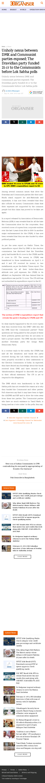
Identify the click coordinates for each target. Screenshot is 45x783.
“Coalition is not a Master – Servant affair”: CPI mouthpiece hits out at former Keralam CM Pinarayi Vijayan (28, 736)
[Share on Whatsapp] (22, 122)
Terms (12, 770)
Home (4, 9)
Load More (22, 557)
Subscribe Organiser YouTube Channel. (22, 418)
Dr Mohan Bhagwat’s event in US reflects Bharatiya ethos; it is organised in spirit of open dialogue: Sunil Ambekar (28, 724)
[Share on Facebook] (6, 122)
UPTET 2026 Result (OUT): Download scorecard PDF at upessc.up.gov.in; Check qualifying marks (27, 517)
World (23, 9)
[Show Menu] (3, 3)
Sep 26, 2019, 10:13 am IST (13, 94)
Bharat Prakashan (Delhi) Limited (12, 776)
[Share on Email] (39, 122)
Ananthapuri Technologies (19, 779)
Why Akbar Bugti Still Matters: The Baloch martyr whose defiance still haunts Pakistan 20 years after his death (26, 507)
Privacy (4, 770)
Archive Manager (13, 91)
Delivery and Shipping (29, 773)
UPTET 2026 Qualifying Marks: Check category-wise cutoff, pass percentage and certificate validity (28, 496)
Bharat (13, 9)
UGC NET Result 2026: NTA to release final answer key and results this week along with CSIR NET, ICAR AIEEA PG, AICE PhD (27, 528)
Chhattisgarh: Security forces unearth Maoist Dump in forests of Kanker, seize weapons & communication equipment (28, 712)
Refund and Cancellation (10, 773)
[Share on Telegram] (31, 122)
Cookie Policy (22, 770)
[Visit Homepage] (22, 3)
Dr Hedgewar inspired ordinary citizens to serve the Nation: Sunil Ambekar (26, 539)
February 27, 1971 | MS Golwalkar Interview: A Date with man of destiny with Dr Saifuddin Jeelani (27, 548)
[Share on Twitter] (14, 122)
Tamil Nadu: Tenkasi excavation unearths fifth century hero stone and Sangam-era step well (28, 746)
